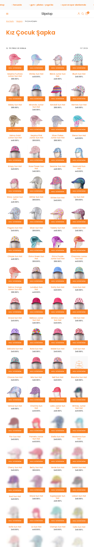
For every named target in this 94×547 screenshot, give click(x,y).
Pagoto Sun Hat (15, 228)
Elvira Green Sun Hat (36, 257)
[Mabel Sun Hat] (58, 336)
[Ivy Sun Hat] (79, 185)
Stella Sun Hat (57, 437)
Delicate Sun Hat (15, 349)
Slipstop (47, 13)
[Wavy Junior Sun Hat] (15, 185)
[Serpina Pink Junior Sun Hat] (36, 123)
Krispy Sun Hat (15, 166)
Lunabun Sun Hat (36, 288)
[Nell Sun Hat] (58, 365)
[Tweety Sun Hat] (58, 215)
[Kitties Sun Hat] (58, 185)
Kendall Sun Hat (57, 105)
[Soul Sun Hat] (15, 484)
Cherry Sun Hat (15, 467)
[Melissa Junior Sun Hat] (36, 306)
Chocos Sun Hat (15, 377)
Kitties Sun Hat (58, 198)
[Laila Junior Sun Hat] (58, 393)
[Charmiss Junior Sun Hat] (79, 244)
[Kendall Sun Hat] (58, 92)
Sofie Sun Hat (15, 527)
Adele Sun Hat (79, 228)
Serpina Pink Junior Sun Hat (36, 136)
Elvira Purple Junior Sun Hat (58, 257)
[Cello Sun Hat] (79, 514)
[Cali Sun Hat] (79, 336)
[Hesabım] (79, 14)
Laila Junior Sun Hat (57, 407)
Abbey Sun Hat (15, 105)
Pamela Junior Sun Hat (36, 438)
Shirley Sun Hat (36, 74)
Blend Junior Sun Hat (58, 75)
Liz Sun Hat (36, 527)
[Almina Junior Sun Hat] (58, 306)
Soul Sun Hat (15, 496)
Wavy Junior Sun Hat (15, 198)
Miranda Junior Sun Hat (36, 106)
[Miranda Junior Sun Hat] (36, 92)
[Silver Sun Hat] (36, 215)
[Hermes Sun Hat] (79, 92)
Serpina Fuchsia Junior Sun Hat (15, 75)
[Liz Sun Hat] (36, 514)
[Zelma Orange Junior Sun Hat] (15, 275)
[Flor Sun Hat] (15, 424)
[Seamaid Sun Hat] (79, 154)
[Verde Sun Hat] (58, 455)
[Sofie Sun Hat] (15, 514)
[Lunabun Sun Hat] (36, 275)
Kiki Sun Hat (79, 318)
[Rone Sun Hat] (36, 336)
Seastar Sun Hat (57, 166)
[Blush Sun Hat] (79, 62)
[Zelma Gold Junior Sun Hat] (15, 123)
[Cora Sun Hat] (79, 275)
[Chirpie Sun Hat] (15, 244)
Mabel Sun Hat (58, 349)
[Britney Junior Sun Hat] (79, 393)
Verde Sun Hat (57, 467)
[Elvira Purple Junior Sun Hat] (58, 244)
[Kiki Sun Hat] (79, 306)
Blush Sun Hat (79, 74)
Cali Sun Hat (79, 349)
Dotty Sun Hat (57, 287)
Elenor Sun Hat (79, 135)
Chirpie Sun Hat (15, 256)
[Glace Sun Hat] (36, 484)
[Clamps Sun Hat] (58, 514)
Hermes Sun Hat (79, 105)
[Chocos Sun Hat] (15, 365)
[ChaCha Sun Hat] (36, 393)
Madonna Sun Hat (79, 438)
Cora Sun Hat (79, 287)
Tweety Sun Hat (57, 228)
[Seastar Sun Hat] (58, 154)
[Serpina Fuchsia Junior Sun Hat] (15, 62)
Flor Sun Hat (15, 437)
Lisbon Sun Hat (79, 496)
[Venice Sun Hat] (15, 393)
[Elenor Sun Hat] (79, 123)
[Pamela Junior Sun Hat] (36, 424)
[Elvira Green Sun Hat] (36, 244)
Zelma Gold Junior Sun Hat (15, 136)
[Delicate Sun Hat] (15, 336)
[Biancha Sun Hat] (79, 365)
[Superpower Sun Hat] (58, 484)
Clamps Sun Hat (57, 527)
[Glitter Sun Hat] (36, 185)
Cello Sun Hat (79, 527)
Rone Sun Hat (36, 349)
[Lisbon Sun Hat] (79, 484)
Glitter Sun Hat (36, 197)
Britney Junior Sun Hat (79, 407)
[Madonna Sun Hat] (79, 424)
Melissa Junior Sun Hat (36, 319)
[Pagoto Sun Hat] (15, 215)
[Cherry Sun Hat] (15, 455)
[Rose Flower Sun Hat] (36, 154)
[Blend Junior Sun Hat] (58, 62)
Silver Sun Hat (36, 228)
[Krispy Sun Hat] (15, 154)
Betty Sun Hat (36, 467)
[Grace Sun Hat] (15, 306)
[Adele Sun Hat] (79, 215)
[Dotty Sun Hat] (58, 275)
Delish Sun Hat (79, 467)
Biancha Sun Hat (79, 377)
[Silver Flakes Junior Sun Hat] (58, 123)
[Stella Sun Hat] (58, 424)
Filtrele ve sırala (17, 48)
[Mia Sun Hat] (36, 365)
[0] (86, 14)
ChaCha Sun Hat (36, 407)
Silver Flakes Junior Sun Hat (58, 136)
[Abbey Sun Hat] (15, 92)
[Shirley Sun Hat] (36, 62)
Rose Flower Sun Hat (36, 167)
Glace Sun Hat (36, 496)
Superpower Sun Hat (57, 497)
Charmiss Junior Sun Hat (79, 257)
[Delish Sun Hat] (79, 455)
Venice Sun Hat (15, 406)
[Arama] (83, 14)
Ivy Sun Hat (79, 197)
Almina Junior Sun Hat (57, 319)
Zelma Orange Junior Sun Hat (15, 288)
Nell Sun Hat (57, 377)
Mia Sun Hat (36, 377)
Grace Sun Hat (15, 318)
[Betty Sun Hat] (36, 455)
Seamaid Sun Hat (79, 167)
